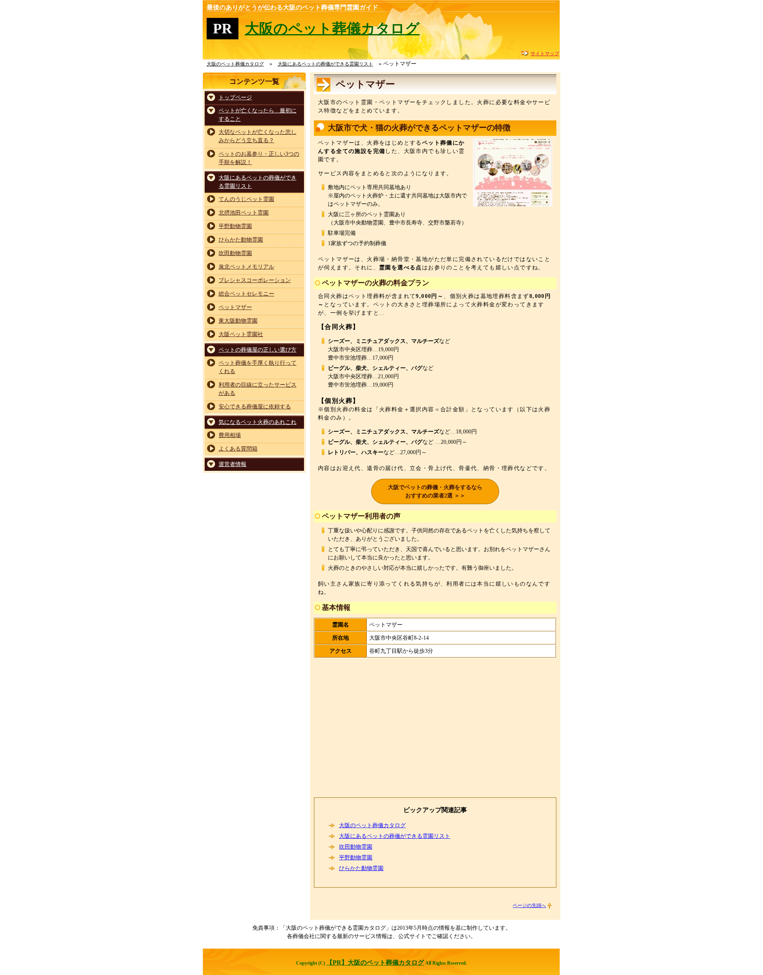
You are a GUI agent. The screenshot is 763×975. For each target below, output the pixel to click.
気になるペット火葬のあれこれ (257, 422)
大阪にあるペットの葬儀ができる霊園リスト (394, 836)
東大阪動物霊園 (238, 321)
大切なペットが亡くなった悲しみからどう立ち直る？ (257, 136)
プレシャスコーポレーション (255, 280)
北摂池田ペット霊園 (244, 213)
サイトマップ (545, 53)
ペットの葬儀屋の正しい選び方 (257, 350)
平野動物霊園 (355, 858)
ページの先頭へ (529, 905)
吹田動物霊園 (355, 847)
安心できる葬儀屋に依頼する (255, 407)
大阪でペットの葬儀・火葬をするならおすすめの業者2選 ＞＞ (435, 491)
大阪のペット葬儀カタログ (332, 29)
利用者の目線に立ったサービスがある (257, 389)
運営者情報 (232, 464)
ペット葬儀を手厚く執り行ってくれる (257, 367)
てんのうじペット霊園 (246, 199)
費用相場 (230, 435)
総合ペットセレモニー (246, 294)
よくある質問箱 (238, 449)
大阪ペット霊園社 (241, 334)
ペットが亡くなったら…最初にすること (257, 115)
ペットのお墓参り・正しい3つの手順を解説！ (259, 158)
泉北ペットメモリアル (246, 267)
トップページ (235, 98)
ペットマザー (235, 307)
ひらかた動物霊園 (361, 868)
